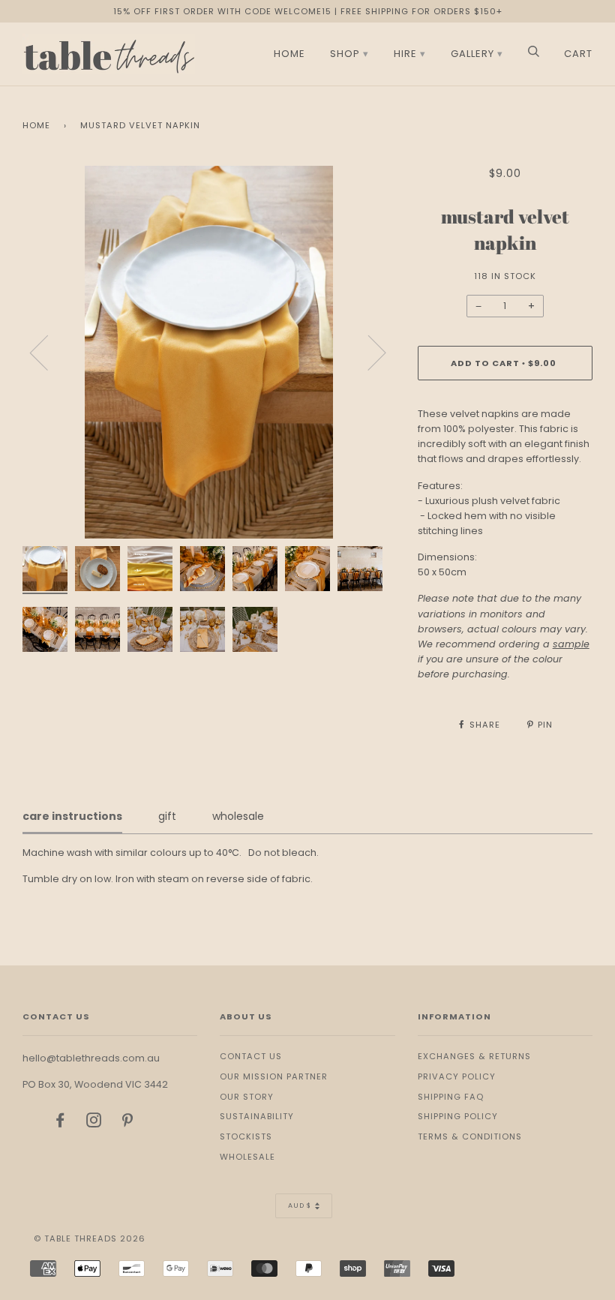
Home (36, 125)
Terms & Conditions (470, 1136)
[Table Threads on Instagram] (94, 1123)
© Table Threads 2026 (90, 1238)
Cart (578, 54)
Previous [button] (48, 352)
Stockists (246, 1136)
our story (247, 1097)
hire (405, 54)
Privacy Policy (457, 1076)
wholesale (247, 1157)
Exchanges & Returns (474, 1056)
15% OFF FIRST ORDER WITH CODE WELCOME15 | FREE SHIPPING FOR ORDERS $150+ (307, 11)
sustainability (257, 1116)
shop (345, 54)
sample (571, 644)
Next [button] (367, 352)
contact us (251, 1056)
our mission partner (274, 1076)
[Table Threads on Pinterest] (128, 1123)
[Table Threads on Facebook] (60, 1123)
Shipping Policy (458, 1116)
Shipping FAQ (451, 1097)
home (289, 54)
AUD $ (299, 1205)
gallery (472, 54)
